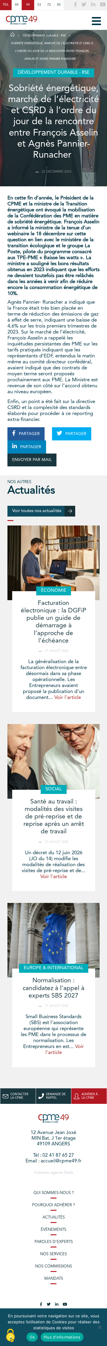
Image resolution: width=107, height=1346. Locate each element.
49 (28, 5)
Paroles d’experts (53, 1242)
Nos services (53, 1254)
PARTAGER (29, 434)
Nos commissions (53, 1266)
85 (59, 5)
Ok (32, 1337)
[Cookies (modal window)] (10, 1336)
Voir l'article (67, 697)
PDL (6, 5)
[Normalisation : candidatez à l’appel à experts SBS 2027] (53, 940)
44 (16, 5)
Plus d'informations (62, 1337)
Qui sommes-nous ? (54, 1193)
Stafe (68, 1173)
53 (39, 5)
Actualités (54, 1217)
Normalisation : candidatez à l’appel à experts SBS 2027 (53, 988)
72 (49, 5)
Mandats (53, 1279)
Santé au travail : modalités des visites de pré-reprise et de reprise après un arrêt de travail (53, 817)
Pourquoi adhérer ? (53, 1205)
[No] (100, 1327)
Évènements (53, 1230)
